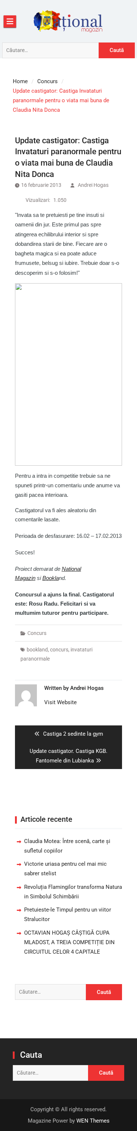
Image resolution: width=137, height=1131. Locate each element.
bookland (37, 650)
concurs (59, 650)
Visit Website (60, 702)
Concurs (36, 633)
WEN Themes (93, 1120)
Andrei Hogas (93, 185)
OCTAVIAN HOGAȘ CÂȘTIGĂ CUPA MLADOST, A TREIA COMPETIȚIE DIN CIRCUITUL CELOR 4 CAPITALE (69, 942)
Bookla (50, 578)
